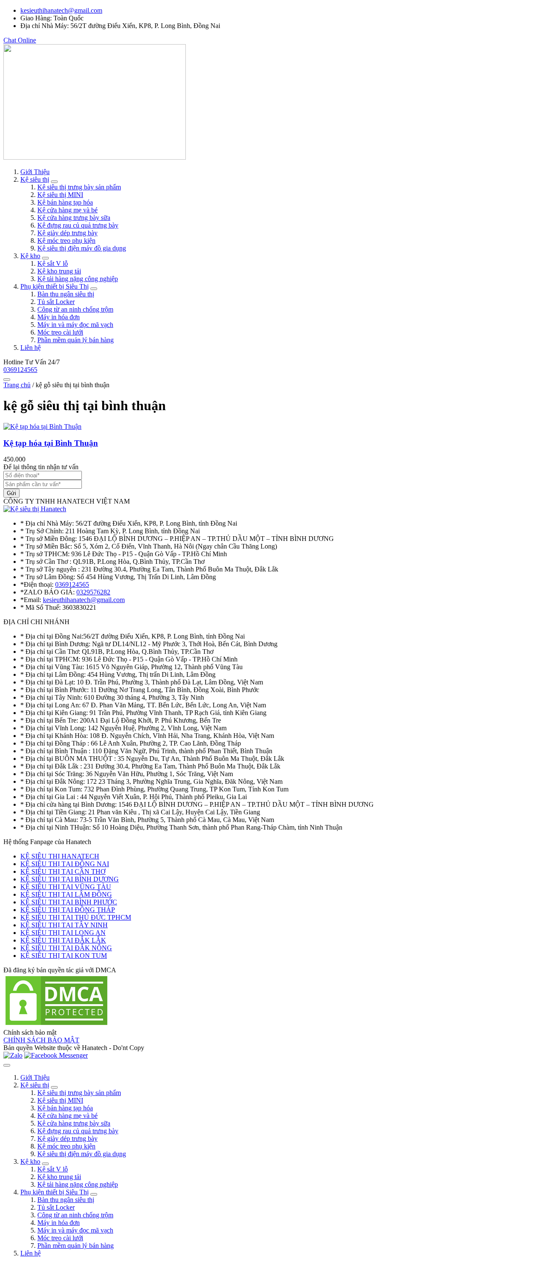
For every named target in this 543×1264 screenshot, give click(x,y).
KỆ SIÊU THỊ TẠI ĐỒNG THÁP (67, 909)
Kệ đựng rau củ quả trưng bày (77, 225)
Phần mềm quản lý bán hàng (75, 339)
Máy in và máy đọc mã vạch (75, 324)
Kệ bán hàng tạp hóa (65, 202)
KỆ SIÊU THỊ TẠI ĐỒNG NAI (64, 863)
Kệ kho (30, 255)
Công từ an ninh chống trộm (75, 309)
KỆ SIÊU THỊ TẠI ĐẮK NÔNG (66, 948)
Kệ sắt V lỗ (52, 263)
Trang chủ (17, 384)
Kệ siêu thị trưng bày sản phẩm (79, 187)
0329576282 (93, 592)
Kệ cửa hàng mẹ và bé (67, 210)
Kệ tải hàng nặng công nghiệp (77, 278)
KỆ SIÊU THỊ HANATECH (59, 856)
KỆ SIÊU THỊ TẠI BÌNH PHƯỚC (68, 902)
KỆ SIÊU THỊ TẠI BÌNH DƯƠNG (69, 879)
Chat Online (19, 40)
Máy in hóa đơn (58, 317)
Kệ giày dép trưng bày (67, 232)
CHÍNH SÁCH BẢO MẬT (41, 1040)
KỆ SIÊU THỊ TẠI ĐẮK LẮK (63, 940)
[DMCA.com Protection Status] (56, 1024)
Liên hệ (30, 347)
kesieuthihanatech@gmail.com (61, 10)
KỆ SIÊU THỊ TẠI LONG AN (63, 932)
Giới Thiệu (35, 171)
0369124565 (20, 369)
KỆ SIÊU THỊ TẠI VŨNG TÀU (65, 886)
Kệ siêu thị (34, 179)
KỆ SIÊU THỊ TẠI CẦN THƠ (63, 871)
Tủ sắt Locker (56, 301)
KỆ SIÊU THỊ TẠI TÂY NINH (64, 925)
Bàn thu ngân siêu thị (65, 294)
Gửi (11, 493)
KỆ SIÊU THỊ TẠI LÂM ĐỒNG (66, 894)
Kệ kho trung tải (59, 271)
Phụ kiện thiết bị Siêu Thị (54, 286)
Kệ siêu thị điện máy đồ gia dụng (81, 248)
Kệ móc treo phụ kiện (66, 240)
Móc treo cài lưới (60, 332)
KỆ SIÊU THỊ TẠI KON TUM (63, 955)
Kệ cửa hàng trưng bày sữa (73, 217)
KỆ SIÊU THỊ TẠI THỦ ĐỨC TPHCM (75, 917)
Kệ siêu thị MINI (60, 194)
